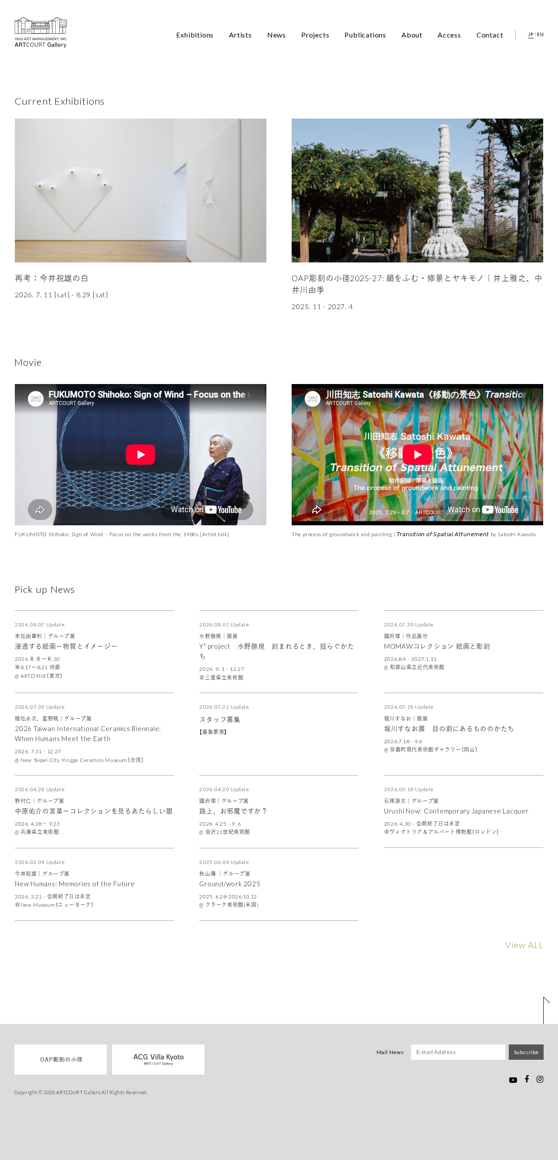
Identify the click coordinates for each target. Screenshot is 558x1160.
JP (530, 34)
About (411, 34)
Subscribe (526, 1052)
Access (449, 34)
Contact (490, 34)
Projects (315, 34)
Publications (365, 34)
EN (540, 34)
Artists (240, 34)
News (276, 34)
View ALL (524, 944)
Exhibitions (195, 34)
